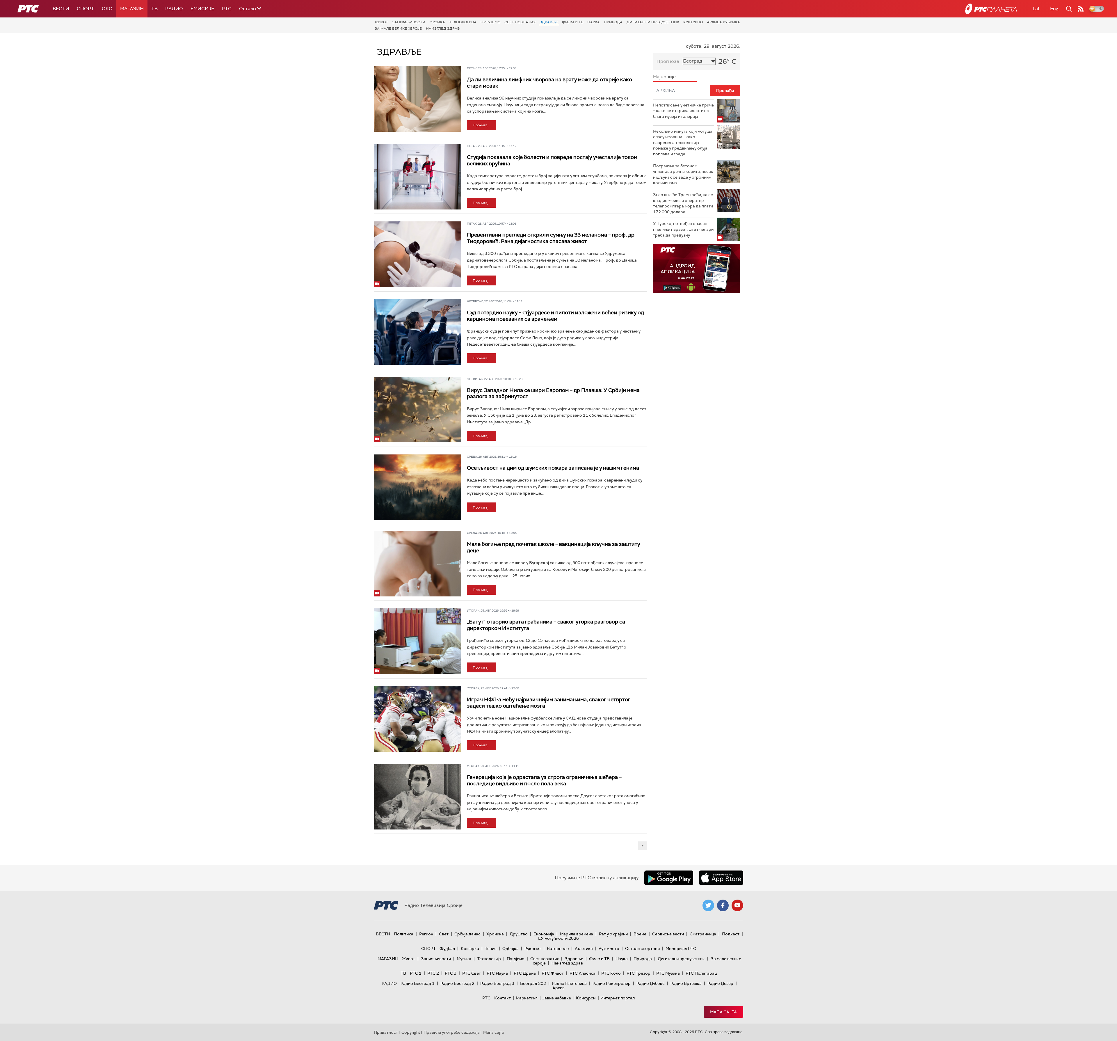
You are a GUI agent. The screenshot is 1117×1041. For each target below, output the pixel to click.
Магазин (132, 9)
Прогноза (668, 61)
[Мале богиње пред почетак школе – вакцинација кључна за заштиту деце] (417, 563)
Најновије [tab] (664, 77)
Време (640, 934)
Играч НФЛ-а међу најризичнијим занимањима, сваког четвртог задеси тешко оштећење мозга (548, 702)
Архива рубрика (723, 22)
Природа (613, 22)
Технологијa (462, 22)
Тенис (491, 948)
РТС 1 (415, 973)
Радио (174, 9)
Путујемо (490, 22)
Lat (1036, 9)
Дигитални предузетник (653, 22)
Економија (543, 934)
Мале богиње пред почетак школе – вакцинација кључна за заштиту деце (553, 547)
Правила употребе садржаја (452, 1032)
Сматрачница (703, 934)
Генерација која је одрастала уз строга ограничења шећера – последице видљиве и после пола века (544, 780)
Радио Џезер (720, 983)
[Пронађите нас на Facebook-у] (723, 905)
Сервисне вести (668, 934)
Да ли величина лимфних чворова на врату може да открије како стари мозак (549, 82)
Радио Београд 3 (497, 983)
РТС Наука (497, 973)
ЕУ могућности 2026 (558, 938)
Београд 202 (533, 983)
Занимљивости (408, 22)
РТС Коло (611, 973)
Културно (693, 22)
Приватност (386, 1032)
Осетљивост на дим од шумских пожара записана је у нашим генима (553, 467)
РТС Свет (471, 973)
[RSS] (1080, 8)
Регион (426, 934)
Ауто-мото (609, 948)
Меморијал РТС (681, 948)
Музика (437, 22)
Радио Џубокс (650, 983)
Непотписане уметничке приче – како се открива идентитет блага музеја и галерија (683, 110)
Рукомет (532, 948)
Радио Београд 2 (457, 983)
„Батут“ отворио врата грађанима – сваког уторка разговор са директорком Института (546, 625)
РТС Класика (582, 973)
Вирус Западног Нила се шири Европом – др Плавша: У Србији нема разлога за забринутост (553, 393)
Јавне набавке (556, 998)
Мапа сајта (723, 1012)
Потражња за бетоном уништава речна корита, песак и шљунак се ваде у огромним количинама (683, 174)
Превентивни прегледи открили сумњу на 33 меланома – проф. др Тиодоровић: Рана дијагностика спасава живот (550, 238)
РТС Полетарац (701, 973)
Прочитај (480, 125)
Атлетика (584, 948)
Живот (381, 22)
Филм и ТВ (572, 22)
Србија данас (467, 934)
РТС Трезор (638, 973)
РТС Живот (553, 973)
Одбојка (510, 948)
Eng (1054, 9)
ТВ (154, 9)
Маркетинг (526, 998)
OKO (107, 9)
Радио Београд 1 (418, 983)
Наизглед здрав (443, 28)
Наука (593, 22)
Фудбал (447, 948)
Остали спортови (642, 948)
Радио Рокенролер (612, 983)
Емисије (202, 9)
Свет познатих (520, 22)
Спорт (85, 9)
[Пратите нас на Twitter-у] (708, 905)
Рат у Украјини (613, 934)
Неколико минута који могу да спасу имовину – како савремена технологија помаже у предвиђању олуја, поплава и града (682, 143)
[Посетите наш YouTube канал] (737, 905)
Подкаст (730, 934)
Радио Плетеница (569, 983)
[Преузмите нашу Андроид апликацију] (668, 878)
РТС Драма (525, 973)
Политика (403, 934)
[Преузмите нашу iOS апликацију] (721, 878)
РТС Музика (668, 973)
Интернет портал (617, 998)
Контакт (502, 998)
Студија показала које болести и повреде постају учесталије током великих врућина (552, 160)
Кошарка (470, 948)
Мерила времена (576, 934)
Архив (558, 987)
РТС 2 (433, 973)
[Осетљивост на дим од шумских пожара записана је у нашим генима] (417, 487)
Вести (61, 9)
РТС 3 (450, 973)
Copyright (410, 1032)
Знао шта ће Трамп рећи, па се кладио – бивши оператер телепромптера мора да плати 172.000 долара (683, 203)
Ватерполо (558, 948)
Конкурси (585, 998)
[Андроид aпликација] (696, 268)
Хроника (495, 934)
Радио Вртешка (686, 983)
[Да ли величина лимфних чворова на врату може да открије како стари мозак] (417, 99)
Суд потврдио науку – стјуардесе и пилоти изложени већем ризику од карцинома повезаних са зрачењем (555, 315)
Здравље (549, 22)
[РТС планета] (991, 8)
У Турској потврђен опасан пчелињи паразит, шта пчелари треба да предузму (683, 229)
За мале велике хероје (398, 28)
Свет (444, 934)
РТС (227, 9)
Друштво (519, 934)
